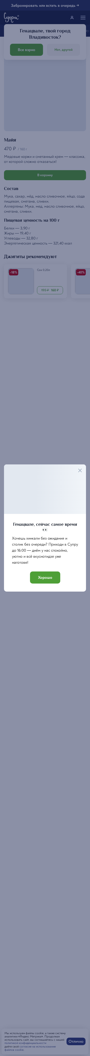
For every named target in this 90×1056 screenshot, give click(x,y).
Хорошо (45, 577)
